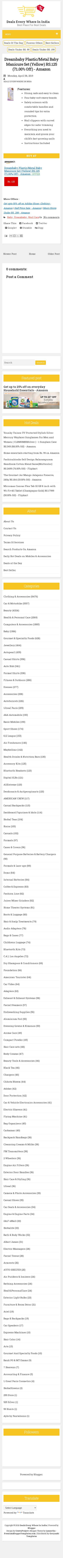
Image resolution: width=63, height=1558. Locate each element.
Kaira (7, 826)
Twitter (42, 223)
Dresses (8, 687)
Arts (6, 1346)
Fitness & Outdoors (15, 680)
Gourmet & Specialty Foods (19, 638)
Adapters (9, 991)
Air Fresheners (13, 742)
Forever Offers (34, 42)
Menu (8, 34)
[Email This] (10, 235)
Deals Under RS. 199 (43, 49)
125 (11, 181)
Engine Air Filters (14, 1165)
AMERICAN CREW (14, 798)
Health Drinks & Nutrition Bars (22, 756)
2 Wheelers (10, 1158)
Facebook (27, 223)
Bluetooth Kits (12, 949)
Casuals (8, 833)
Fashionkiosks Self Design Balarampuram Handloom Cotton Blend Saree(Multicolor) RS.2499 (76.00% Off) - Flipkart (28, 464)
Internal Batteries (14, 879)
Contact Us (10, 528)
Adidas (8, 1088)
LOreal (8, 1186)
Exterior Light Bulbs (15, 1297)
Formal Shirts (12, 673)
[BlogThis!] (14, 235)
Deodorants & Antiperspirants (21, 791)
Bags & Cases (11, 935)
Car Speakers (11, 1325)
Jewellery (9, 645)
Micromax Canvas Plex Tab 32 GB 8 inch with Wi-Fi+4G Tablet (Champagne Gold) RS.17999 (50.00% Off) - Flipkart (30, 491)
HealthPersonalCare (16, 1290)
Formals (9, 840)
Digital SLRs (11, 777)
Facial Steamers (13, 1005)
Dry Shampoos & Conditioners (21, 963)
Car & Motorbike (13, 603)
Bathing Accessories (16, 1283)
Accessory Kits (12, 763)
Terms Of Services (14, 542)
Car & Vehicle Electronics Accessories (26, 1102)
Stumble (27, 227)
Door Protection (13, 1095)
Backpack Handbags (16, 1137)
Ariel (7, 1311)
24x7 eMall (10, 1220)
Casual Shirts (12, 659)
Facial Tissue (12, 1255)
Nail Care (33, 217)
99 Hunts (9, 1409)
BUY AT (31, 155)
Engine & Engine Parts (17, 1213)
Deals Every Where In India (28, 22)
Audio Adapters (13, 928)
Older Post (54, 253)
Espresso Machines (15, 1332)
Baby (10, 217)
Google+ (12, 227)
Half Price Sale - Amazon (27, 208)
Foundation (11, 970)
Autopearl (10, 652)
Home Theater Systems (17, 907)
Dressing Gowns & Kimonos (20, 1025)
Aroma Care (11, 1032)
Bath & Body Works (15, 1234)
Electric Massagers (15, 1248)
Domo (7, 872)
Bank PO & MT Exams (16, 1360)
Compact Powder (13, 1039)
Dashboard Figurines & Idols (20, 812)
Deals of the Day (13, 563)
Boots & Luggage (13, 914)
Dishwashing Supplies (17, 1011)
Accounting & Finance (17, 1374)
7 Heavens (10, 1367)
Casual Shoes (12, 1200)
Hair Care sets (12, 1046)
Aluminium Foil (13, 1018)
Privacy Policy (12, 535)
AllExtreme (10, 784)
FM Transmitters (14, 1151)
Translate (28, 1512)
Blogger (38, 1474)
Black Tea (9, 1067)
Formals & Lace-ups (15, 865)
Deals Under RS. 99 (18, 49)
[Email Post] (6, 235)
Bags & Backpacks (14, 1318)
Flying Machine (13, 1116)
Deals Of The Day (13, 42)
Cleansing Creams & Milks (19, 1144)
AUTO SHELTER (12, 1269)
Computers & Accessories (18, 624)
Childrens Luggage (15, 942)
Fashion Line (12, 893)
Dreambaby (20, 217)
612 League (10, 735)
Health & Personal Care (17, 617)
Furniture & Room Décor (18, 1304)
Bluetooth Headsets (15, 770)
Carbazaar (10, 1130)
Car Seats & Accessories (17, 1207)
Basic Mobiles (12, 721)
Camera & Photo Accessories (20, 1193)
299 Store (9, 1395)
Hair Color (10, 1339)
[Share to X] (17, 235)
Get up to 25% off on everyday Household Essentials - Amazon (26, 388)
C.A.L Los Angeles (14, 956)
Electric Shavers (13, 1109)
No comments (51, 217)
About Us (9, 521)
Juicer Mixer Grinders (17, 900)
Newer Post (10, 253)
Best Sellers (52, 42)
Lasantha (50, 1531)
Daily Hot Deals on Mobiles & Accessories (27, 556)
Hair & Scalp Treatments (18, 921)
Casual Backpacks (14, 805)
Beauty (8, 610)
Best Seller (10, 570)
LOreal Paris (11, 707)
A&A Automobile (13, 714)
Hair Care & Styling (15, 1179)
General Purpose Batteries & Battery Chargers (30, 854)
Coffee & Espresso (14, 886)
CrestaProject (22, 1531)
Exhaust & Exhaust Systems (20, 998)
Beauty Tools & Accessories (19, 1060)
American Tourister (15, 977)
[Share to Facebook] (21, 235)
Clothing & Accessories (17, 596)
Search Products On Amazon (20, 549)
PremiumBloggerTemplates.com (19, 1533)
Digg (40, 227)
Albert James (11, 1241)
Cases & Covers (12, 847)
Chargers (9, 1074)
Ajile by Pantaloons (15, 1415)
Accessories (11, 693)
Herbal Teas (11, 819)
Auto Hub (9, 666)
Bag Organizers (13, 1123)
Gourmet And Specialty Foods (21, 1353)
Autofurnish (11, 700)
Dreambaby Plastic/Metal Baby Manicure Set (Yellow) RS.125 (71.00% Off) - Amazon (31, 64)
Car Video (9, 984)
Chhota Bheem (12, 1081)
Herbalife (9, 1227)
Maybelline (10, 749)
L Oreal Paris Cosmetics (17, 1381)
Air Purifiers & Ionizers (17, 1276)
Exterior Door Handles (17, 1172)
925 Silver (9, 1402)
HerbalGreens (12, 1388)
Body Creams (11, 1053)
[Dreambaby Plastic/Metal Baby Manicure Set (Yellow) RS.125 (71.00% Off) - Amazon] (10, 163)
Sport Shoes (11, 728)
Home (32, 253)
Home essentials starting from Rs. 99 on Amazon (31, 452)
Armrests (9, 1262)
